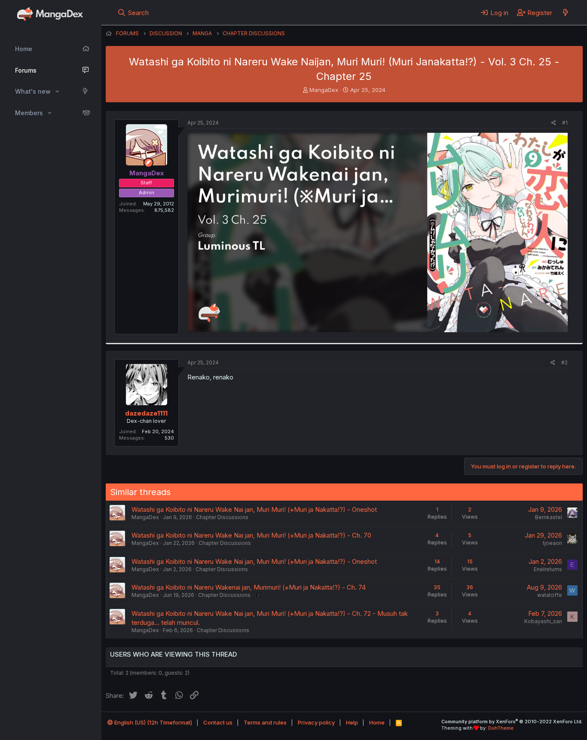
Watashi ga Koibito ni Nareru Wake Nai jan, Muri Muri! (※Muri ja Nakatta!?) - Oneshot (254, 509)
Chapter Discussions (222, 517)
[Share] (553, 123)
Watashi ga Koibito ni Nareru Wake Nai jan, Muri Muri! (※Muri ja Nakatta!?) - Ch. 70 (251, 535)
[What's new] (565, 12)
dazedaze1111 (146, 413)
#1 (565, 122)
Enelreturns (548, 569)
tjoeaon (552, 543)
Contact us (217, 722)
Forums (26, 70)
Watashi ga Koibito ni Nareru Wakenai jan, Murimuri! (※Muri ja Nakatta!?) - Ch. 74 (248, 587)
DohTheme (501, 728)
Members (29, 112)
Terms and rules (265, 722)
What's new (33, 91)
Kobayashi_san (543, 621)
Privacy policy (316, 722)
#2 (564, 362)
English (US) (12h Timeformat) (152, 722)
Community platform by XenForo (512, 722)
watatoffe (549, 595)
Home (23, 48)
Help (352, 722)
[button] (57, 91)
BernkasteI (548, 517)
